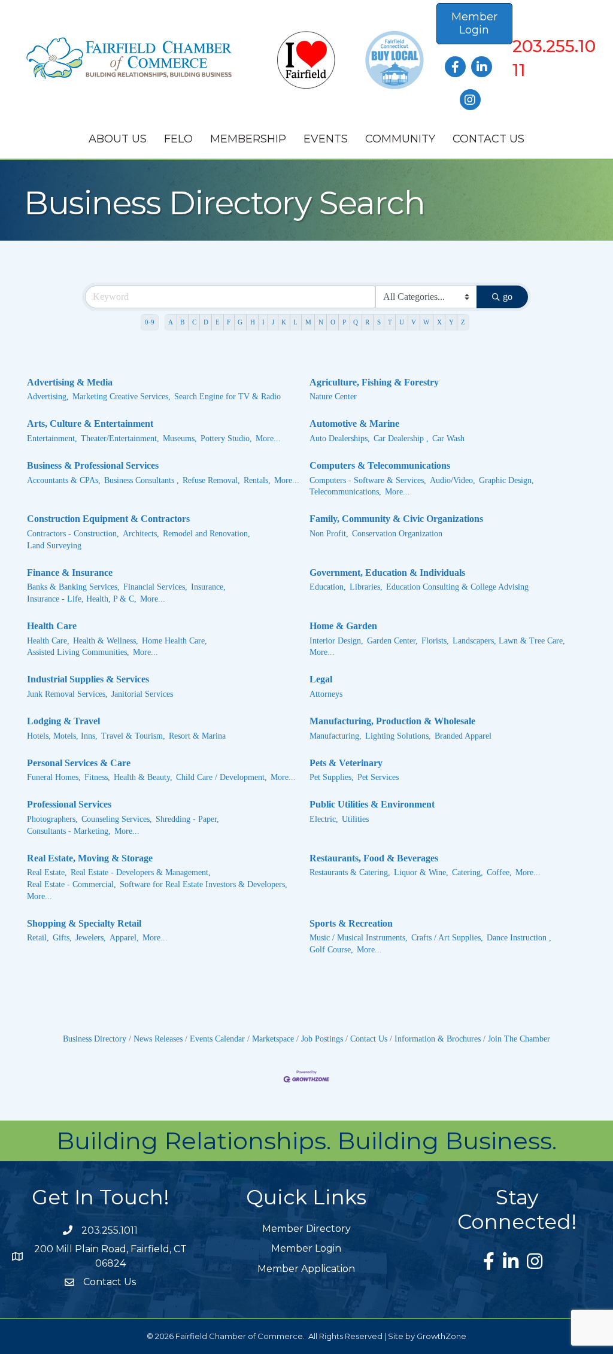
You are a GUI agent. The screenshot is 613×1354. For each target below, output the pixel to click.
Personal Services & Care (79, 763)
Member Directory (306, 1228)
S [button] (379, 322)
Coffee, (499, 872)
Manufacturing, (335, 735)
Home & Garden (343, 626)
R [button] (367, 322)
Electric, (323, 819)
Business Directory (94, 1038)
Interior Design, (336, 640)
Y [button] (451, 322)
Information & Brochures (437, 1038)
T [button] (390, 322)
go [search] (507, 297)
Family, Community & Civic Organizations (396, 519)
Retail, (38, 937)
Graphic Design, (506, 480)
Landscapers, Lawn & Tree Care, (509, 640)
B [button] (182, 322)
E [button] (218, 322)
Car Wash (448, 438)
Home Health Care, (174, 640)
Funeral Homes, (54, 777)
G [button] (240, 322)
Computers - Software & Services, (367, 480)
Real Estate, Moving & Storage (90, 858)
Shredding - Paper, (187, 819)
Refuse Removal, (211, 480)
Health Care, (48, 640)
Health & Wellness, (105, 640)
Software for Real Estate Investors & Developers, (203, 884)
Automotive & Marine (354, 423)
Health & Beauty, (143, 777)
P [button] (344, 322)
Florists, (435, 640)
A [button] (170, 322)
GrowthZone (441, 1336)
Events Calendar (217, 1038)
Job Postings (322, 1038)
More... (268, 438)
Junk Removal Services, (67, 694)
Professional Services (69, 804)
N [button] (320, 322)
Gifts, (62, 937)
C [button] (194, 322)
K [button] (283, 322)
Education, (327, 586)
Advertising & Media (70, 382)
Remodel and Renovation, (206, 533)
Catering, (467, 872)
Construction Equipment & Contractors (108, 519)
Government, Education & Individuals (387, 572)
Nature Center (333, 396)
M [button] (308, 322)
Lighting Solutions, (398, 735)
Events (326, 138)
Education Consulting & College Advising (457, 586)
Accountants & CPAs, (64, 480)
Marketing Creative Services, (121, 396)
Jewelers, (90, 937)
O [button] (332, 322)
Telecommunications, (345, 491)
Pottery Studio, (226, 438)
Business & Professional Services (93, 465)
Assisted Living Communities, (78, 652)
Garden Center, (392, 640)
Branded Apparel (463, 735)
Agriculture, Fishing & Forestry (374, 382)
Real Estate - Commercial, (71, 884)
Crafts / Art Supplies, (447, 937)
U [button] (401, 322)
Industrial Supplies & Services (88, 679)
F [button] (228, 322)
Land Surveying (54, 545)
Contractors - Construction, (73, 533)
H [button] (252, 322)
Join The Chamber (519, 1038)
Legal (320, 679)
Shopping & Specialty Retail (84, 923)
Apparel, (124, 937)
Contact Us (488, 138)
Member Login (306, 1248)
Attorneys (325, 694)
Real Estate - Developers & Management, (141, 872)
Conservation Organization (397, 533)
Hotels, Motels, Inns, (62, 735)
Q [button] (355, 322)
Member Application (306, 1268)
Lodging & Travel (63, 721)
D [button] (206, 322)
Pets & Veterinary (346, 763)
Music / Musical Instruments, (358, 937)
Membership (248, 138)
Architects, (141, 533)
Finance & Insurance (70, 572)
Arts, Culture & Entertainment (90, 423)
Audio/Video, (452, 480)
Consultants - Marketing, (69, 831)
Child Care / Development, (221, 777)
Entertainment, (52, 438)
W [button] (426, 322)
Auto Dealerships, (339, 438)
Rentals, (257, 480)
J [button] (273, 322)
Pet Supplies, (331, 777)
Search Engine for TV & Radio (227, 396)
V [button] (413, 322)
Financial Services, (155, 586)
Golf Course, (331, 949)
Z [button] (463, 322)
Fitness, (97, 777)
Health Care (52, 626)
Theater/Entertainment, (120, 438)
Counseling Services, (116, 819)
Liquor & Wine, (421, 872)
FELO (178, 138)
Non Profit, (328, 533)
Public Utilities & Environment (372, 804)
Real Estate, (47, 872)
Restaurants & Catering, (349, 872)
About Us (118, 138)
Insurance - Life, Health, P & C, (81, 598)
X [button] (439, 322)
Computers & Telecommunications (379, 465)
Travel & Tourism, (133, 735)
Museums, (180, 438)
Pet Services (378, 777)
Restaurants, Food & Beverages (373, 858)
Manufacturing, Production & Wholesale (392, 721)
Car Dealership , (401, 438)
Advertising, (48, 396)
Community (400, 138)
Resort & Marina (197, 735)
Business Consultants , (141, 480)
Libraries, (366, 586)
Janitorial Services (142, 694)
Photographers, (52, 819)
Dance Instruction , (519, 937)
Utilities (355, 819)
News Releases (158, 1038)
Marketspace (273, 1038)
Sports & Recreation (351, 923)
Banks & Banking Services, (73, 586)
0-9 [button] (149, 322)
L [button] (295, 322)
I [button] (263, 322)
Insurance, (208, 586)
